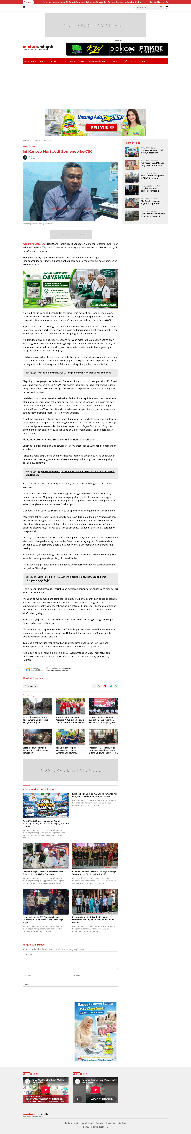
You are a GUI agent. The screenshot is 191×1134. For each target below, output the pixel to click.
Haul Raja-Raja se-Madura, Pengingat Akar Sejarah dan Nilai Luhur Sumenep (43, 872)
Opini (114, 61)
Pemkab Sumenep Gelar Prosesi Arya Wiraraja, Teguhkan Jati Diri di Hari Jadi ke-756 (94, 872)
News (42, 61)
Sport (53, 61)
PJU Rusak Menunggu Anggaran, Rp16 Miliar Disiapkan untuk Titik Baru (153, 202)
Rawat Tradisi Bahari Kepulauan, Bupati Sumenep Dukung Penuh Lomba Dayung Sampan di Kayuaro (46, 823)
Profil (125, 61)
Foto (143, 61)
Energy (63, 61)
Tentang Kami (71, 1123)
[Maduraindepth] (38, 47)
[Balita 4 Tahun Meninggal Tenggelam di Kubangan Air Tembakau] (37, 737)
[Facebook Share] (94, 686)
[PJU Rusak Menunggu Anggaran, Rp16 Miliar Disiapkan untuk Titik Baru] (132, 203)
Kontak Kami (87, 1123)
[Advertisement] (107, 85)
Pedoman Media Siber (116, 1123)
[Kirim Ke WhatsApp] (116, 686)
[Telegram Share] (111, 686)
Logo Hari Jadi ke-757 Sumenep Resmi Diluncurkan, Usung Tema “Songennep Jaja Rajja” (43, 919)
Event (134, 61)
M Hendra (32, 156)
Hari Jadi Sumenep (33, 678)
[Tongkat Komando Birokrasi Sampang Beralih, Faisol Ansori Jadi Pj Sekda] (132, 190)
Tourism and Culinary (98, 61)
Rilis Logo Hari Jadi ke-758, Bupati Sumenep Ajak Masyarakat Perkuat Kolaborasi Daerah (95, 795)
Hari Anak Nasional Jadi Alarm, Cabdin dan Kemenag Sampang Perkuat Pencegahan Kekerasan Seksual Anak (152, 151)
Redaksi (99, 1123)
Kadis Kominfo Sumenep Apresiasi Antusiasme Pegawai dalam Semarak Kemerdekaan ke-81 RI (70, 720)
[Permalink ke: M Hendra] (25, 157)
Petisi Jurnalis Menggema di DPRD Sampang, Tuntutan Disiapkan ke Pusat (152, 176)
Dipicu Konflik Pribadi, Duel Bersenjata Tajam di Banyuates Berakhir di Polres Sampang (153, 214)
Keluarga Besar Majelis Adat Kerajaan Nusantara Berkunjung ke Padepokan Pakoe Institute (93, 919)
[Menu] (25, 7)
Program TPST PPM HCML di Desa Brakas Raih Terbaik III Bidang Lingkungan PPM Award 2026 (103, 750)
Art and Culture (77, 61)
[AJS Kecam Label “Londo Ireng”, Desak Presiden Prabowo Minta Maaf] (132, 165)
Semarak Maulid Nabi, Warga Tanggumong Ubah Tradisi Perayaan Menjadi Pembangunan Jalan (36, 720)
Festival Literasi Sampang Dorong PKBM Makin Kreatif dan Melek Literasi (143, 2)
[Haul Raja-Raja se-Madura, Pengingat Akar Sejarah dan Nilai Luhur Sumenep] (46, 856)
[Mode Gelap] (166, 7)
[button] (161, 7)
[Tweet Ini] (99, 686)
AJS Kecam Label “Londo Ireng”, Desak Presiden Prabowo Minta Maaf (152, 164)
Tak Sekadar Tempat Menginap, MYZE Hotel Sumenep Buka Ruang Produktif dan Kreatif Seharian (70, 750)
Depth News (30, 61)
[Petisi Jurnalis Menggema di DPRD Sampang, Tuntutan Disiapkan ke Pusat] (132, 177)
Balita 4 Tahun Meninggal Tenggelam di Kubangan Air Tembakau (36, 750)
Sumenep (33, 146)
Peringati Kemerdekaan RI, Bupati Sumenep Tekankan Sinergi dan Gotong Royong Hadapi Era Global (102, 720)
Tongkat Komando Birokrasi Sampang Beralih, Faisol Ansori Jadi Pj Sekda (152, 189)
